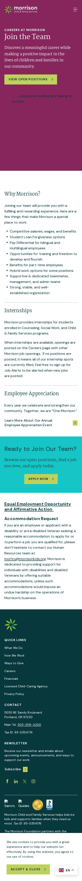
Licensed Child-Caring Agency (26, 686)
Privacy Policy (14, 694)
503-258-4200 (29, 725)
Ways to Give (14, 663)
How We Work (14, 655)
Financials (11, 679)
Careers (10, 671)
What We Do (13, 648)
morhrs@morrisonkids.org (25, 559)
